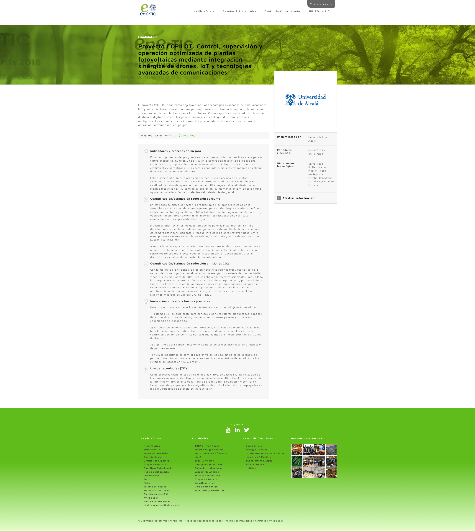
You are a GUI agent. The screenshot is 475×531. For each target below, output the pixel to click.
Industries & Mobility (258, 457)
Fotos (147, 479)
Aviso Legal (151, 497)
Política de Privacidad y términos (245, 520)
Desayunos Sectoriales (208, 464)
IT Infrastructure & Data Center (265, 453)
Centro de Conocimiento (282, 11)
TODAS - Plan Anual (207, 445)
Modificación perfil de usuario (162, 505)
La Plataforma (204, 11)
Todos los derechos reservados (204, 520)
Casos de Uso (254, 445)
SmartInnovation (205, 483)
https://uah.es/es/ (183, 135)
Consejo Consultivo (155, 457)
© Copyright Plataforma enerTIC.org (160, 520)
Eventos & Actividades (239, 11)
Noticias (251, 468)
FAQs (147, 483)
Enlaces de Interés (155, 486)
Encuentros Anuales (207, 471)
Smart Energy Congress (209, 449)
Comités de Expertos (156, 460)
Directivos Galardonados (159, 468)
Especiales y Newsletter (209, 490)
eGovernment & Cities (259, 460)
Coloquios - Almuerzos (208, 468)
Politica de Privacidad (157, 501)
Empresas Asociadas (156, 453)
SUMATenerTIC (319, 11)
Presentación (152, 445)
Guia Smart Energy (206, 486)
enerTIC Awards (204, 460)
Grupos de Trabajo (155, 464)
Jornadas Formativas (208, 475)
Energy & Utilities (256, 449)
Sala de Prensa (255, 464)
